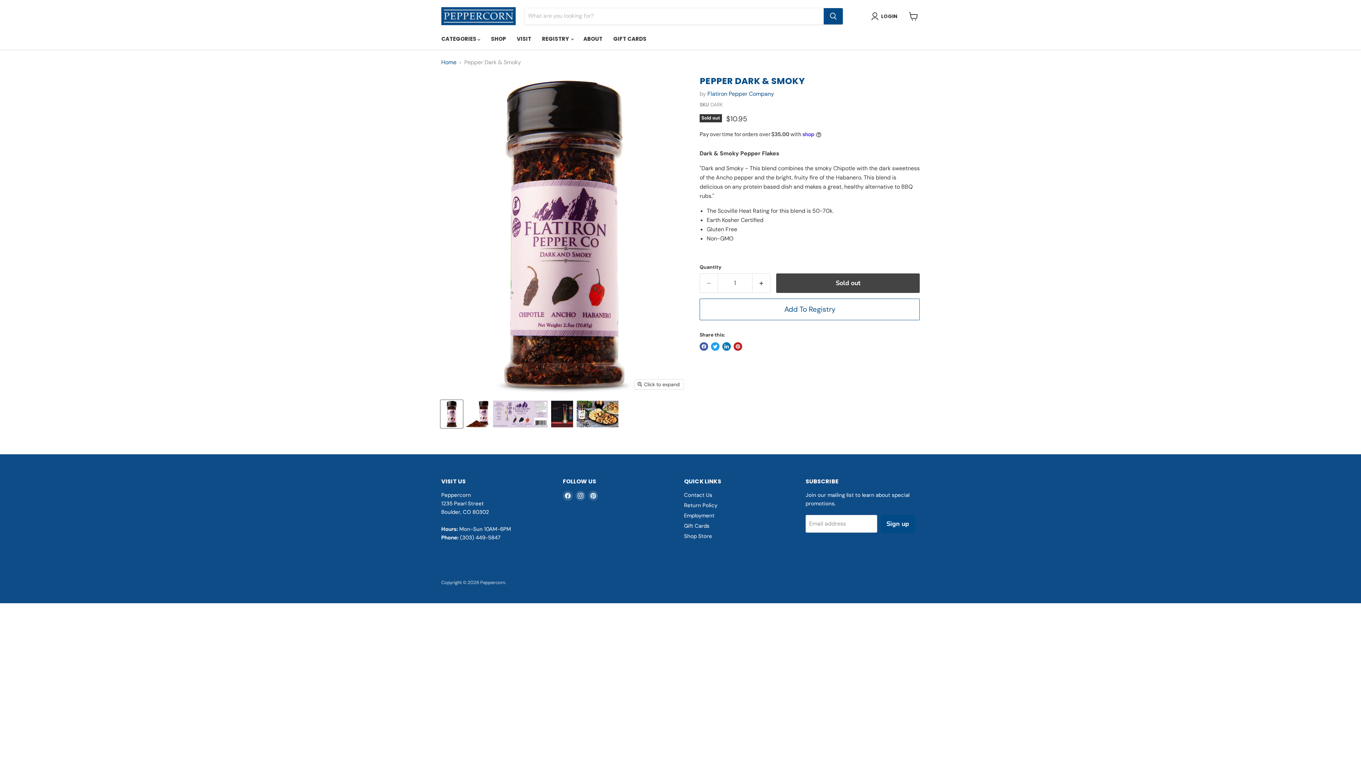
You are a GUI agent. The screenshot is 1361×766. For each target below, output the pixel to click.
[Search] (833, 16)
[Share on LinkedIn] (726, 346)
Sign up (897, 524)
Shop (498, 39)
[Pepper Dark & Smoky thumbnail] (452, 414)
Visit (524, 39)
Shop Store (698, 536)
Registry (556, 39)
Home (449, 62)
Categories (459, 39)
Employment (699, 515)
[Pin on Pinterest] (738, 346)
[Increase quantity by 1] (761, 283)
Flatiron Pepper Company (740, 94)
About (593, 39)
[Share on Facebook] (704, 346)
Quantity (710, 267)
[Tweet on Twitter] (715, 346)
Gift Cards (629, 39)
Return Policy (700, 505)
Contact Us (698, 495)
